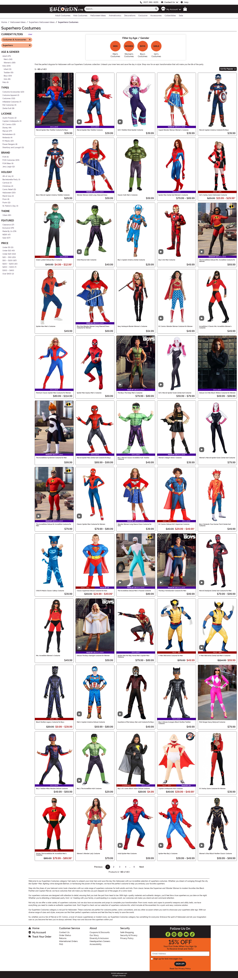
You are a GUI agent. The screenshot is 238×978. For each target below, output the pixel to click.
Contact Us (169, 2)
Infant (6, 69)
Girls (5, 79)
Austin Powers (8, 118)
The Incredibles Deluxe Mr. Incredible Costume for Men (53, 525)
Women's (7, 63)
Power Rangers (8, 144)
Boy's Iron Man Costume (166, 260)
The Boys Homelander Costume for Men (172, 591)
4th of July (6, 176)
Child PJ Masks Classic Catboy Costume (50, 591)
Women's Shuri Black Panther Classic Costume (215, 853)
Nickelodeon (7, 134)
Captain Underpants (10, 121)
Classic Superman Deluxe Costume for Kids (92, 591)
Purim (4, 203)
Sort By (226, 69)
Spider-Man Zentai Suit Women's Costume (173, 195)
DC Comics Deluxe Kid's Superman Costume (173, 524)
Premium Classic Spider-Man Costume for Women (53, 393)
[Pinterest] (174, 934)
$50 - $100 (7, 261)
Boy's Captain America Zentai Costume (131, 260)
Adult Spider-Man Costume (127, 853)
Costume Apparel (9, 95)
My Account (39, 932)
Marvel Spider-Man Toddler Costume (90, 130)
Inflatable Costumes (10, 102)
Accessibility (96, 944)
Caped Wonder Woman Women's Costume (173, 130)
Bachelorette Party (10, 179)
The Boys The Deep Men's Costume (130, 393)
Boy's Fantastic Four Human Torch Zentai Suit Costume (215, 525)
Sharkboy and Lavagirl (11, 147)
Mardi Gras (6, 196)
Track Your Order (41, 936)
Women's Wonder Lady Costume (88, 853)
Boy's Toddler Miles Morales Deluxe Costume (52, 788)
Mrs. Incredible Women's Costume (48, 655)
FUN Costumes (8, 160)
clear (30, 34)
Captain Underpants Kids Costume (170, 788)
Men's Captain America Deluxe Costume (91, 722)
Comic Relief (7, 189)
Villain (4, 215)
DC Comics (7, 124)
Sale (4, 238)
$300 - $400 (8, 270)
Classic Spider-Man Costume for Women (91, 524)
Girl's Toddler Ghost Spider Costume (130, 130)
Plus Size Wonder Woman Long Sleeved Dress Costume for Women (93, 327)
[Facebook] (167, 934)
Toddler (7, 72)
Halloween (6, 193)
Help (186, 2)
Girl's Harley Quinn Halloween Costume (213, 195)
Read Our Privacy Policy (180, 968)
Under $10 (6, 251)
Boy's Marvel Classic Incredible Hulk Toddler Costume (133, 458)
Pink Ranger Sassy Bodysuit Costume (212, 722)
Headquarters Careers (100, 941)
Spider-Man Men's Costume (45, 326)
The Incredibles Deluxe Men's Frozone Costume (134, 591)
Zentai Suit (6, 108)
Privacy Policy (127, 938)
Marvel (5, 131)
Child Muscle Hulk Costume (86, 260)
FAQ (61, 944)
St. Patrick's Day (9, 206)
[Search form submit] (156, 9)
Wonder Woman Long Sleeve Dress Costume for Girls (134, 525)
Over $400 (6, 274)
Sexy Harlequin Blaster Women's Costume (132, 326)
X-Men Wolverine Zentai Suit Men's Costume (214, 655)
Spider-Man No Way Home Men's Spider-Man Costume (133, 656)
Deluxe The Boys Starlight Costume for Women (93, 655)
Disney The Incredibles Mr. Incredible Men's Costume (51, 854)
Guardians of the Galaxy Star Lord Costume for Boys (136, 722)
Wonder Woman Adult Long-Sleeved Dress (92, 195)
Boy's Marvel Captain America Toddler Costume (53, 195)
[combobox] (119, 9)
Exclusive (6, 228)
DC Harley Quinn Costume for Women (212, 788)
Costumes (6, 98)
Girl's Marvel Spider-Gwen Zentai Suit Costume (174, 393)
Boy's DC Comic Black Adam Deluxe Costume (134, 788)
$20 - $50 (7, 257)
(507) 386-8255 (150, 2)
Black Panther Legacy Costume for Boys (50, 722)
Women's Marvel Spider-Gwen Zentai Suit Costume (217, 458)
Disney (5, 128)
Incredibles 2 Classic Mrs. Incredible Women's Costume (215, 327)
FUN (4, 157)
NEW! (4, 235)
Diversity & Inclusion (99, 938)
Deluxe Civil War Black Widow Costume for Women (217, 393)
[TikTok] (192, 934)
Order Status (65, 935)
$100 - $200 (8, 264)
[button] (171, 9)
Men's (6, 59)
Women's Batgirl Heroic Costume (170, 458)
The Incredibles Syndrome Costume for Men (51, 458)
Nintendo (6, 138)
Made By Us (7, 231)
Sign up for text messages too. (168, 959)
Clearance (6, 225)
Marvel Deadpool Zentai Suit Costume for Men (215, 591)
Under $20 (6, 254)
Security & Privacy (128, 935)
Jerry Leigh (7, 167)
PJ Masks (6, 141)
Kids (4, 66)
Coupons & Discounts (100, 932)
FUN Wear (6, 163)
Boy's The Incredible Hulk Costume (89, 788)
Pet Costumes (8, 105)
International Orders (68, 941)
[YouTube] (186, 934)
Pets (4, 82)
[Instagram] (180, 934)
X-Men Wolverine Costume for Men (170, 655)
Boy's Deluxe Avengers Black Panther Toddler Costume (174, 722)
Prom (4, 199)
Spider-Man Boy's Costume (167, 853)
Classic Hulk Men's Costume (127, 195)
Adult (4, 56)
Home (35, 928)
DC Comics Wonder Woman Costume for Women (175, 326)
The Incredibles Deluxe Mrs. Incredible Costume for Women (217, 260)
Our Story (94, 935)
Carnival (5, 183)
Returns (62, 938)
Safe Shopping (127, 932)
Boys (6, 76)
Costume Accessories (11, 92)
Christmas (6, 186)
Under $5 (6, 247)
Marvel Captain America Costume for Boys (214, 130)
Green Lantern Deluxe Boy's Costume (49, 260)
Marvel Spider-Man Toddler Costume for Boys (52, 130)
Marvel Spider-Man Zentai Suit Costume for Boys (94, 458)
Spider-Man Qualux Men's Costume (89, 393)
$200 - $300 (8, 267)
